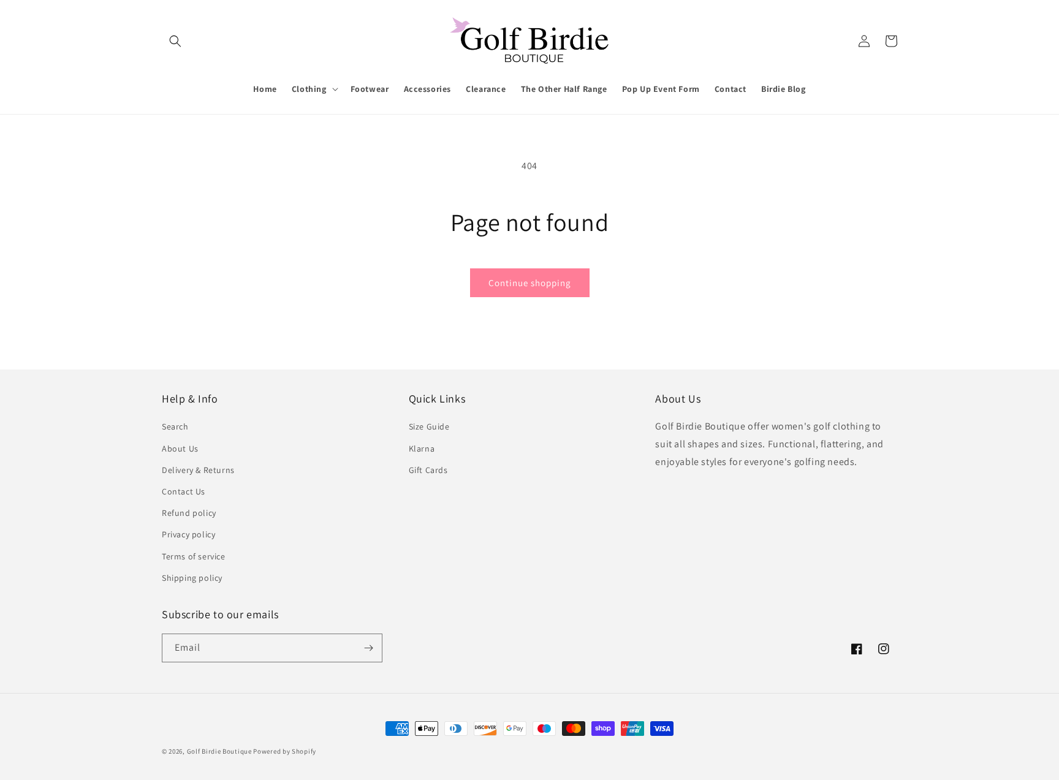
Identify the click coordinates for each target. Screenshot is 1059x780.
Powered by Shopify (284, 751)
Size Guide (429, 426)
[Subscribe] (368, 648)
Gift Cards (428, 469)
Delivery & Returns (198, 469)
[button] (175, 41)
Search (175, 426)
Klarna (422, 448)
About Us (180, 448)
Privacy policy (188, 534)
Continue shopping (529, 283)
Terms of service (194, 556)
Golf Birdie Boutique (219, 751)
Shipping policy (192, 577)
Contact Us (183, 491)
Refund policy (189, 512)
